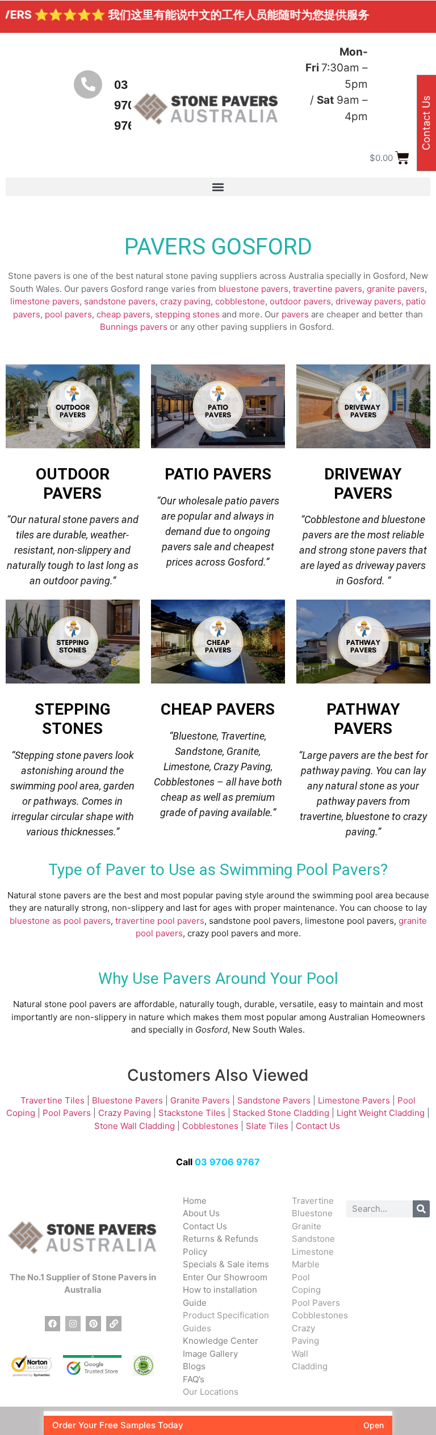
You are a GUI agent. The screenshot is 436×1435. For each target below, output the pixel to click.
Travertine (313, 1200)
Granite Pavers (200, 1100)
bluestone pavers (253, 288)
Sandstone (313, 1238)
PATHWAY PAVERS (363, 719)
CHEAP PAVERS (218, 709)
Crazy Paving (124, 1112)
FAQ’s (193, 1379)
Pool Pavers (67, 1112)
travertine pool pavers (159, 920)
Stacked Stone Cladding (281, 1112)
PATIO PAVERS (218, 474)
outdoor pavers (300, 301)
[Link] (113, 1323)
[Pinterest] (93, 1323)
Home (195, 1200)
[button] (218, 186)
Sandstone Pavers (274, 1100)
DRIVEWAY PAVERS (363, 484)
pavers (295, 314)
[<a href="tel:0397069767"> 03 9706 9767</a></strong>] (88, 84)
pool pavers (68, 314)
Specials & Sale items (226, 1264)
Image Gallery (210, 1353)
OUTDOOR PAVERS (73, 484)
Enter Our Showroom (225, 1277)
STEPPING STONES (73, 719)
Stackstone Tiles (191, 1112)
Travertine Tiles (52, 1100)
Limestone (313, 1251)
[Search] (421, 1208)
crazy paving (185, 301)
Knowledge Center (220, 1340)
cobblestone (240, 301)
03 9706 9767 (227, 1161)
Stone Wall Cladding (134, 1125)
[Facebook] (52, 1323)
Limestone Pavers (354, 1100)
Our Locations (210, 1391)
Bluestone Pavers (127, 1100)
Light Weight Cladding (381, 1112)
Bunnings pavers (133, 326)
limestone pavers (44, 301)
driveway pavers (368, 301)
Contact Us (319, 1125)
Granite (306, 1226)
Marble (306, 1264)
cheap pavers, (125, 314)
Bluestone (312, 1213)
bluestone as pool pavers (60, 920)
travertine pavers (327, 288)
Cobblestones (210, 1125)
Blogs (194, 1366)
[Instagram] (73, 1323)
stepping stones (187, 314)
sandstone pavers (120, 301)
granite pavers (396, 288)
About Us (201, 1213)
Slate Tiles (267, 1125)
